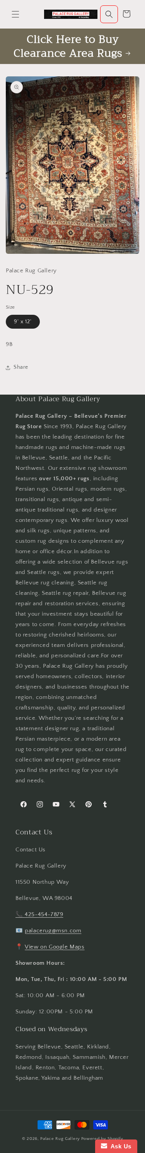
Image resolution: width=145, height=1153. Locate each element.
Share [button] (21, 367)
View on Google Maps (54, 947)
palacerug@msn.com (53, 930)
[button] (15, 14)
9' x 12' (23, 322)
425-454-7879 (44, 914)
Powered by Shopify (102, 1138)
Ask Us (119, 1146)
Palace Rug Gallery (60, 1138)
